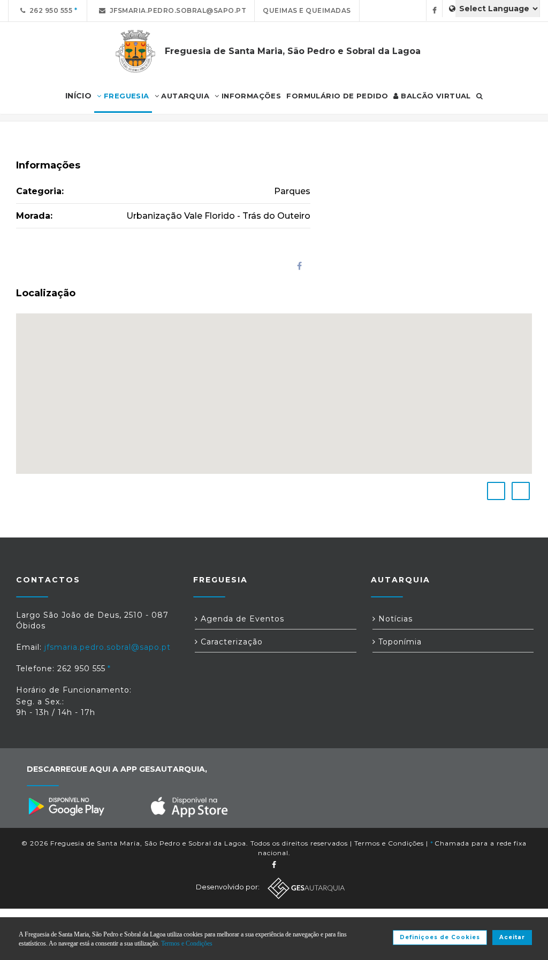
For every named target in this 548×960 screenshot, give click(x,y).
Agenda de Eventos (241, 619)
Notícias (394, 619)
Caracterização (230, 642)
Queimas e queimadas (307, 10)
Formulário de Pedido (337, 95)
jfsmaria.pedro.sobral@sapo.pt (176, 10)
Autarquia (184, 95)
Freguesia (125, 95)
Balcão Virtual (435, 95)
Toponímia (399, 642)
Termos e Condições (389, 843)
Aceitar (512, 937)
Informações (250, 95)
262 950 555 (49, 10)
